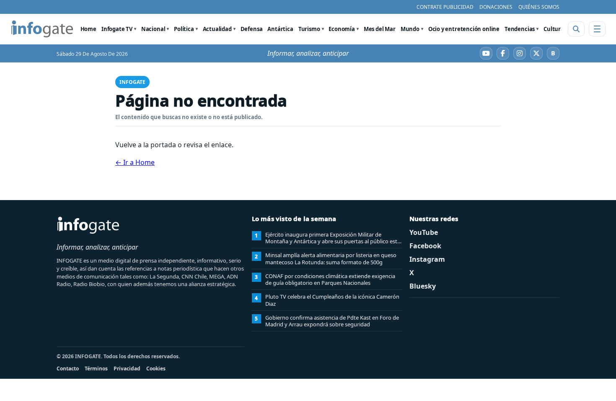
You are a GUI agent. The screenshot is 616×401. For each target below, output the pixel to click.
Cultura (554, 29)
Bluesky (422, 286)
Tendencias (520, 29)
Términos (96, 368)
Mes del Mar (380, 29)
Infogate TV (116, 29)
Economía (342, 29)
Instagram (427, 259)
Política (184, 29)
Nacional (153, 29)
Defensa (252, 29)
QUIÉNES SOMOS (538, 6)
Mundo (410, 29)
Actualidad (217, 29)
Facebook (425, 245)
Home (88, 29)
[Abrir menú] (597, 28)
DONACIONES (495, 6)
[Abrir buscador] (576, 28)
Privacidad (127, 368)
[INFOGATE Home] (42, 29)
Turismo (309, 29)
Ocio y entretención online (464, 29)
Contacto (68, 368)
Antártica (280, 29)
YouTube (423, 232)
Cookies (156, 368)
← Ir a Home (135, 162)
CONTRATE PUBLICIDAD (445, 6)
